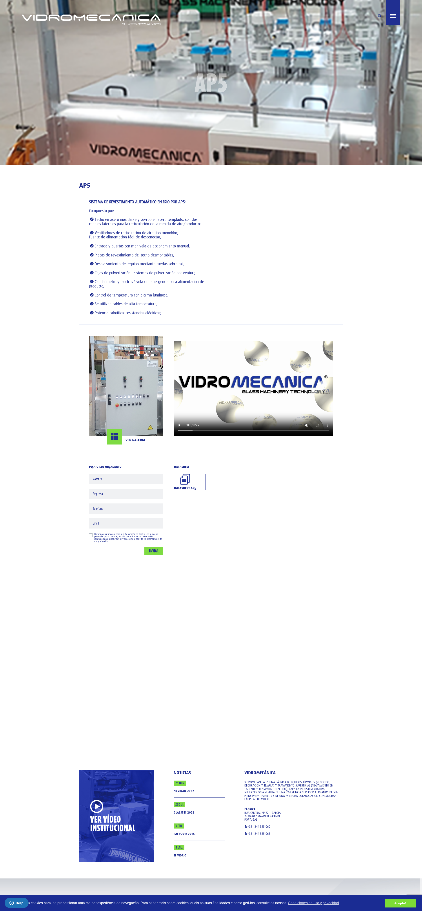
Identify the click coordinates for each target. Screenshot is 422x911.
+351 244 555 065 (257, 834)
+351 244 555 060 (257, 827)
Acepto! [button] (400, 903)
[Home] (116, 12)
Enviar (153, 551)
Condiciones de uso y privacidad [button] (313, 903)
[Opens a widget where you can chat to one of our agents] (16, 903)
